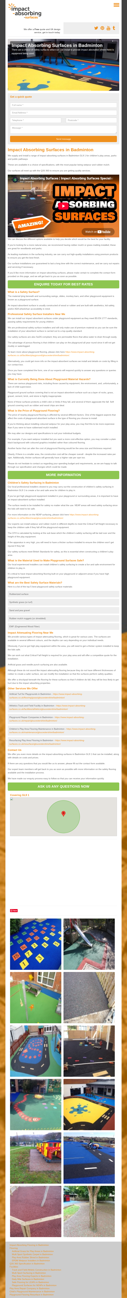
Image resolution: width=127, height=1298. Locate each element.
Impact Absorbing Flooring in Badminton (29, 1245)
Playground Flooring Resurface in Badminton (32, 1294)
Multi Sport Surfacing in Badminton (29, 1273)
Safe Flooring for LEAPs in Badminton (30, 1282)
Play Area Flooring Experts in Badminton (31, 1276)
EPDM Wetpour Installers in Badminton (31, 1260)
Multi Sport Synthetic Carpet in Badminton (32, 1254)
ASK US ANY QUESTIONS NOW (63, 786)
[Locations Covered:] (9, 5)
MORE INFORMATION (63, 475)
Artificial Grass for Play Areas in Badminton (33, 1251)
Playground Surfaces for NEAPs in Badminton (34, 1285)
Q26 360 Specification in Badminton (27, 1263)
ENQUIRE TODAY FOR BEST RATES (63, 284)
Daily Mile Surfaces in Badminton (28, 1279)
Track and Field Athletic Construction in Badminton (36, 1270)
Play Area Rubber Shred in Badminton (30, 1257)
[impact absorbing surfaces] (26, 11)
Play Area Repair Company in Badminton (30, 1288)
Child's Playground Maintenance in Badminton (32, 1291)
